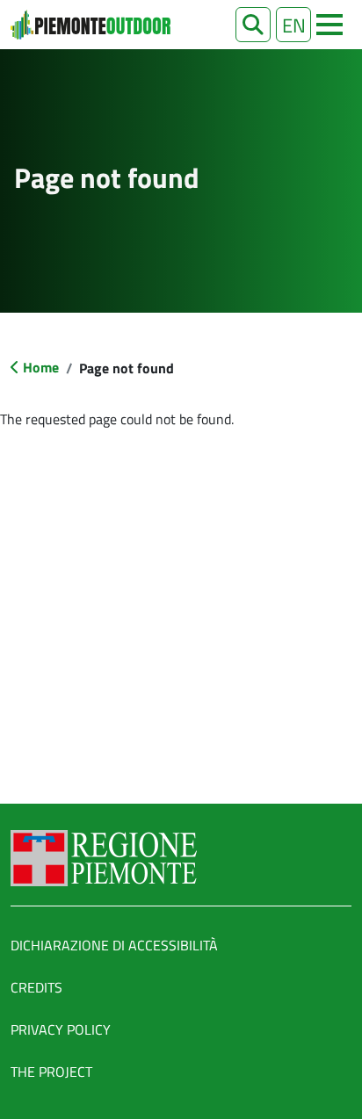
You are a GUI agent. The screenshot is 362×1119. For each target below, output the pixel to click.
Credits (36, 987)
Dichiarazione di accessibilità (114, 945)
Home (41, 367)
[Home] (90, 24)
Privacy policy (61, 1029)
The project (51, 1071)
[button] (253, 24)
